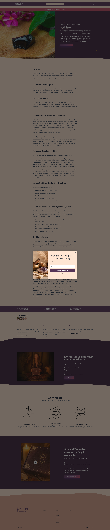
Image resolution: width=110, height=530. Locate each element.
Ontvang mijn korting (62, 270)
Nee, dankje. (62, 273)
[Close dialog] (76, 252)
